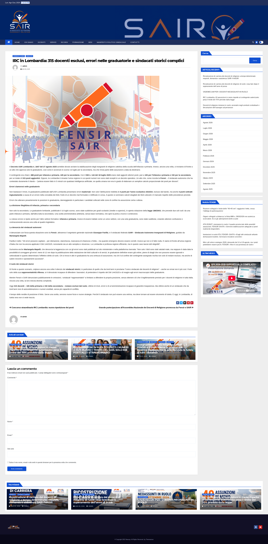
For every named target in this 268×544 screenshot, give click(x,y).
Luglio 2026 (207, 128)
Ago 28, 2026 (80, 506)
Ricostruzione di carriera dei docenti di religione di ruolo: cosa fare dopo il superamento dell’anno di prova (96, 500)
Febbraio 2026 (208, 156)
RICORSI (64, 42)
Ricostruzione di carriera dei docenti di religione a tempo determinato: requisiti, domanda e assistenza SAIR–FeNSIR (34, 500)
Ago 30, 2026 (15, 506)
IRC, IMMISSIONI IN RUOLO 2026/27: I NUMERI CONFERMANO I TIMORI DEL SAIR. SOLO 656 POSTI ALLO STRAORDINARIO (101, 350)
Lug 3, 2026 (143, 356)
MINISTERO (98, 344)
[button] (253, 42)
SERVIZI (53, 42)
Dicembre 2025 (209, 167)
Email (10, 435)
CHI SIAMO (28, 42)
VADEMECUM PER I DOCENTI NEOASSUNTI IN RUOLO (225, 92)
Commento (12, 378)
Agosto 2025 (208, 189)
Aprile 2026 (207, 145)
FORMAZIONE (78, 42)
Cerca (205, 53)
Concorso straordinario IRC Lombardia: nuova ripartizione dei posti (42, 307)
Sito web (10, 449)
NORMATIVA (106, 344)
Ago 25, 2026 (16, 356)
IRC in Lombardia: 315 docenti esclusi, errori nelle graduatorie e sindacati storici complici (98, 60)
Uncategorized (142, 497)
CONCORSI (90, 344)
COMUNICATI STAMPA (18, 56)
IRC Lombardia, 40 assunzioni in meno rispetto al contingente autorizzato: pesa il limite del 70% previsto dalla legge (35, 350)
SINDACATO (29, 56)
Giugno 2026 (208, 134)
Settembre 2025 (209, 184)
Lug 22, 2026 (79, 356)
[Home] (8, 42)
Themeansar (149, 539)
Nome (10, 421)
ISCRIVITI (41, 42)
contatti (134, 42)
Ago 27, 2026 (144, 506)
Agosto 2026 (208, 122)
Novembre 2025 (209, 172)
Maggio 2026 (208, 139)
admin (25, 66)
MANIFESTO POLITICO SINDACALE (111, 42)
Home (17, 42)
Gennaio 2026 (208, 161)
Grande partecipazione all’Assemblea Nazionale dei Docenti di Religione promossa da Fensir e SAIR (145, 307)
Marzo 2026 (207, 150)
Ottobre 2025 (208, 178)
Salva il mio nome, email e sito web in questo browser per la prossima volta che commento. (42, 462)
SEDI (90, 42)
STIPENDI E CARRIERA (24, 494)
